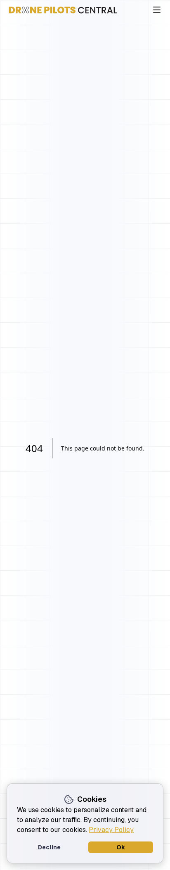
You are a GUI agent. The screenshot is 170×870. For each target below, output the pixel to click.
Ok (120, 847)
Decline (49, 847)
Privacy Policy (111, 829)
